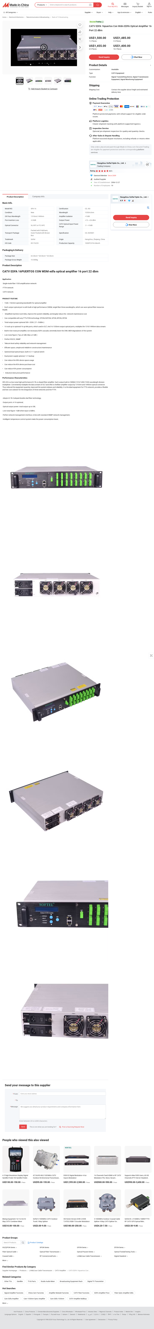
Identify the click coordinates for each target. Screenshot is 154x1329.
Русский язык (55, 1314)
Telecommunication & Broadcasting (37, 17)
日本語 (103, 1314)
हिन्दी (109, 1314)
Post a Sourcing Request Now (71, 1127)
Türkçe (124, 1314)
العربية (90, 1314)
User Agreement (90, 1319)
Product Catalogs (36, 1242)
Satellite (20, 1281)
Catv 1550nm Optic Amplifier (34, 1298)
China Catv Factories (36, 1293)
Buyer (99, 12)
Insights (137, 1312)
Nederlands (81, 1314)
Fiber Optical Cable (9, 1252)
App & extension (123, 12)
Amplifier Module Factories (59, 1293)
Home (4, 17)
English (20, 1314)
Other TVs (8, 1281)
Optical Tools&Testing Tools (124, 1252)
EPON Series (119, 1247)
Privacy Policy (112, 1319)
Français (45, 1314)
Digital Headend (120, 1256)
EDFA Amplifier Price (101, 1293)
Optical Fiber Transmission (49, 1252)
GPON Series (82, 1247)
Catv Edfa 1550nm (57, 1298)
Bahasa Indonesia (144, 1314)
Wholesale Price (80, 1312)
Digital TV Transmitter (95, 1281)
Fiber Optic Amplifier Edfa (123, 1293)
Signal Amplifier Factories (13, 1293)
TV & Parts (32, 1281)
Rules (150, 12)
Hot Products (18, 1312)
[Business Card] (148, 207)
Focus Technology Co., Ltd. (61, 1319)
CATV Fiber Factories (81, 1293)
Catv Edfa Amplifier (11, 1298)
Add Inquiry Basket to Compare (44, 88)
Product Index (118, 1312)
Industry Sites (92, 1312)
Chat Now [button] (138, 57)
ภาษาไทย (116, 1314)
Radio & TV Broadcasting (60, 17)
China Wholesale (67, 1312)
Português (37, 1314)
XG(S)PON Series (8, 1247)
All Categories (11, 12)
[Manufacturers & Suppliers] (15, 4)
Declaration (102, 1319)
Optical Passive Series (85, 1252)
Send (23, 1127)
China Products (30, 1312)
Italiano (65, 1314)
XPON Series (44, 1247)
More (4, 1303)
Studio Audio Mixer (48, 1281)
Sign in (149, 6)
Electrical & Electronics (16, 17)
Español (28, 1314)
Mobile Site (129, 1312)
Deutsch (72, 1314)
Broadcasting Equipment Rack (71, 1281)
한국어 (96, 1314)
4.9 (121, 200)
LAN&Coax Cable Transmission (88, 1256)
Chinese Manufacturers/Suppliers (48, 1312)
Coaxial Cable (7, 1256)
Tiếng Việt (132, 1314)
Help (110, 12)
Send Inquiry (104, 57)
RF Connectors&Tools (48, 1256)
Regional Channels (105, 1312)
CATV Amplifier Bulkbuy (78, 1298)
